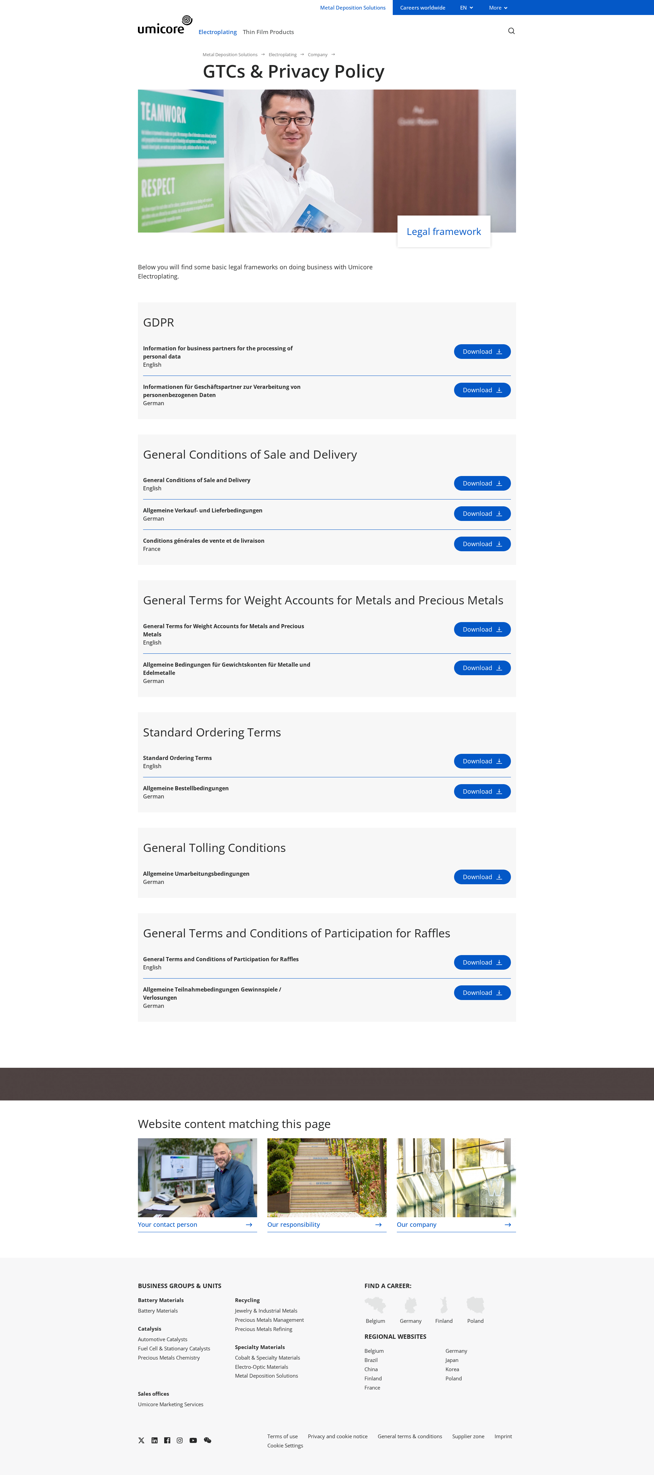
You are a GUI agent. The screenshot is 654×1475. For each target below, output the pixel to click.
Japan (452, 1360)
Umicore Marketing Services (170, 1404)
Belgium (375, 1320)
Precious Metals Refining (263, 1329)
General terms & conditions (410, 1436)
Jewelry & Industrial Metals (266, 1310)
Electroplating (218, 31)
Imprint (503, 1436)
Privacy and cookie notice (338, 1436)
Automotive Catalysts (162, 1339)
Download (477, 351)
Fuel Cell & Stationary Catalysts (174, 1348)
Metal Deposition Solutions (230, 54)
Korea (452, 1369)
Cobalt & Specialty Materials (267, 1357)
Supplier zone (468, 1436)
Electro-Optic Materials (261, 1366)
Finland (444, 1320)
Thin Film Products (268, 31)
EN (463, 7)
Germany (411, 1320)
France (372, 1387)
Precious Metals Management (269, 1319)
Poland (475, 1320)
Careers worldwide (423, 7)
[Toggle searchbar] (511, 31)
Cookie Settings (285, 1445)
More (495, 7)
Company (318, 54)
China (371, 1369)
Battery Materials (158, 1310)
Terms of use (282, 1436)
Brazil (371, 1360)
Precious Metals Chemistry (169, 1357)
